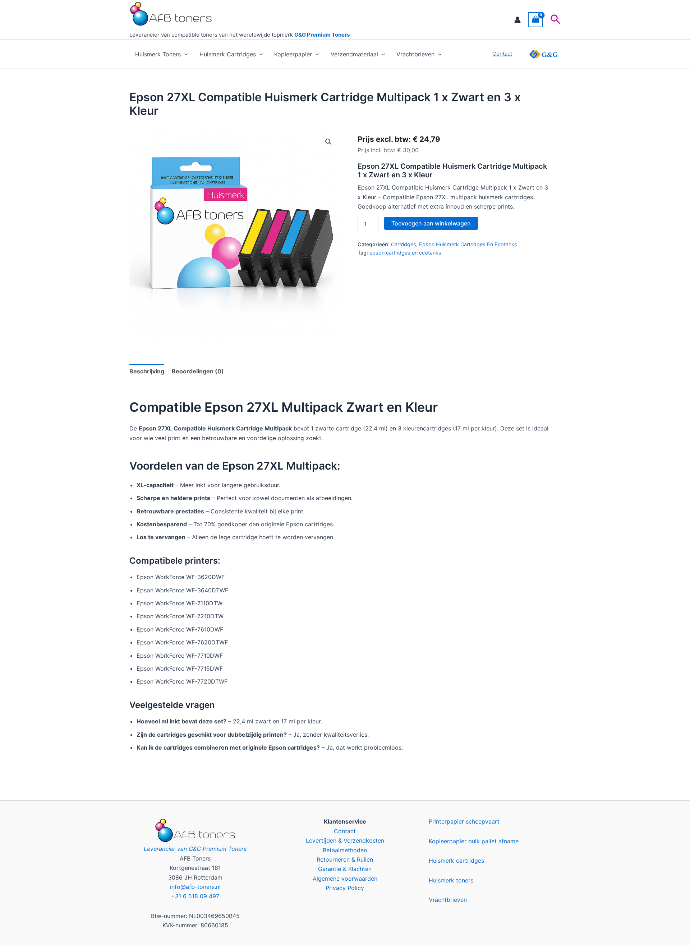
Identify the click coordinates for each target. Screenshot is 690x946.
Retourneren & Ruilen (345, 859)
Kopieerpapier (293, 54)
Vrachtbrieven (415, 54)
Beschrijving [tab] (146, 371)
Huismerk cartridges (456, 860)
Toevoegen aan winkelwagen (431, 223)
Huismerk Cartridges (227, 54)
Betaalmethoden (345, 850)
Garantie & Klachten (345, 868)
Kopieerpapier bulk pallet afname (474, 841)
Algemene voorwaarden (345, 878)
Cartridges (403, 244)
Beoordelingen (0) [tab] (198, 371)
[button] (555, 20)
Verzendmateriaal (354, 54)
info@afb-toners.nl (195, 886)
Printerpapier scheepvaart (464, 821)
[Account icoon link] (517, 20)
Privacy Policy (345, 887)
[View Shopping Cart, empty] (535, 19)
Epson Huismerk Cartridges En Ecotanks (468, 244)
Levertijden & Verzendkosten (345, 840)
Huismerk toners (451, 880)
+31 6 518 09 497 (195, 896)
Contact (345, 831)
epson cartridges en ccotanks (405, 253)
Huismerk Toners (158, 54)
